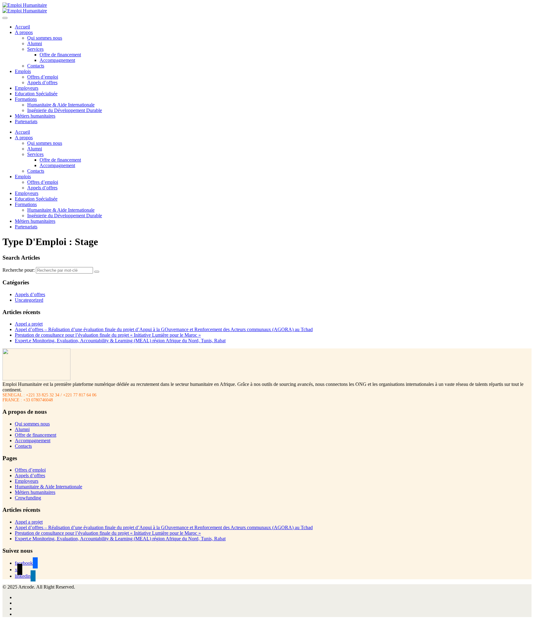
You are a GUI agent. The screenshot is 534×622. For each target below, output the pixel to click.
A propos (24, 32)
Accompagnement (57, 60)
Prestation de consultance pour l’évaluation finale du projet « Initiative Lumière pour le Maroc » (108, 335)
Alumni (34, 43)
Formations (26, 99)
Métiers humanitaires (35, 116)
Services (35, 49)
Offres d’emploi (42, 77)
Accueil (22, 26)
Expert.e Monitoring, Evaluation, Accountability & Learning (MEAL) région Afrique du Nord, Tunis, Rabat (120, 340)
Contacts (35, 65)
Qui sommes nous (44, 38)
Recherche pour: (18, 270)
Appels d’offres (42, 82)
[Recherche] (96, 272)
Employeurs (26, 88)
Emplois (23, 71)
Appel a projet (29, 323)
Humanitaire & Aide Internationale (61, 104)
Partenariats (26, 121)
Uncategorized (29, 300)
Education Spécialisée (36, 93)
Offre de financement (60, 54)
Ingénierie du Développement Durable (64, 110)
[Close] (4, 18)
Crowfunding (28, 497)
